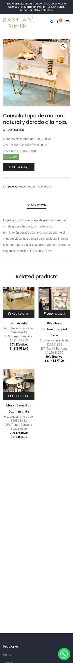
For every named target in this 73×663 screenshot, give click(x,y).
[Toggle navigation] (67, 21)
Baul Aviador (19, 323)
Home (7, 654)
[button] (64, 654)
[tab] (36, 205)
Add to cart (19, 167)
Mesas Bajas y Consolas (35, 186)
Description (36, 205)
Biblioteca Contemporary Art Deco (54, 329)
